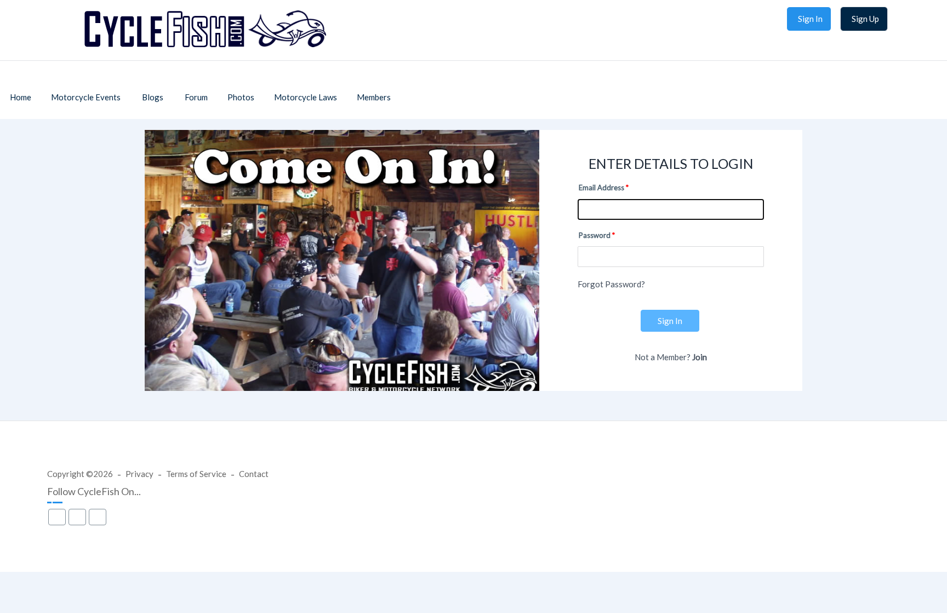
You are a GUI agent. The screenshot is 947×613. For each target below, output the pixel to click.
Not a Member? (671, 357)
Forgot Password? (611, 284)
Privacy (139, 474)
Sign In (670, 321)
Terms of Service (196, 474)
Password (595, 235)
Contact (254, 474)
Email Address (601, 187)
